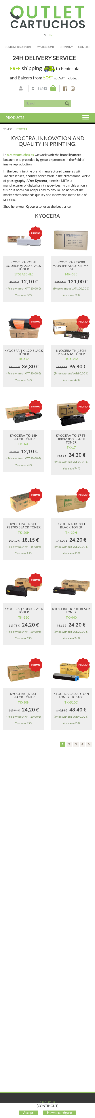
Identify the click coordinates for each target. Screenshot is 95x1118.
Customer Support (18, 47)
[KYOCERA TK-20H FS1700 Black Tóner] (23, 502)
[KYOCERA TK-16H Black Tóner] (23, 414)
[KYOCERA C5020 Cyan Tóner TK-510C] (71, 672)
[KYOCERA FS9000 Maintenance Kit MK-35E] (71, 240)
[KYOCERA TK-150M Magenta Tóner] (71, 329)
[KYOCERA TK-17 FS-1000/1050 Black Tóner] (71, 414)
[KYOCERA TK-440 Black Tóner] (71, 587)
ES (44, 35)
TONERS (7, 129)
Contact (84, 47)
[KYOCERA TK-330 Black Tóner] (23, 587)
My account (45, 47)
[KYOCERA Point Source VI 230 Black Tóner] (23, 240)
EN (51, 35)
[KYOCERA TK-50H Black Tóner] (23, 672)
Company (66, 47)
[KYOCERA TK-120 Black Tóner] (23, 329)
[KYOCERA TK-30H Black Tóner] (71, 502)
